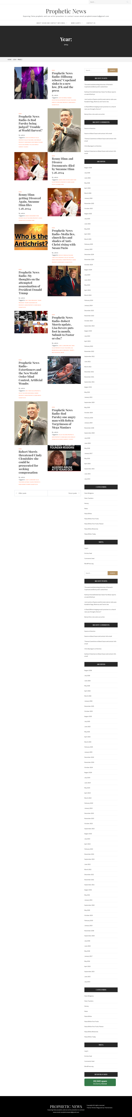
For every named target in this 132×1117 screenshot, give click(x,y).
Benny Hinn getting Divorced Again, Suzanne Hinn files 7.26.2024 (30, 201)
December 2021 (89, 372)
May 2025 (87, 229)
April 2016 (87, 463)
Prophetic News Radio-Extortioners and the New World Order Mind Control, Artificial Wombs (30, 373)
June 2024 (87, 280)
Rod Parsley (35, 142)
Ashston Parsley (30, 137)
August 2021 (88, 387)
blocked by (102, 1083)
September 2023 (89, 326)
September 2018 (89, 433)
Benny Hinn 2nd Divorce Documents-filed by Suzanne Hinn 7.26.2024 (63, 165)
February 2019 (88, 418)
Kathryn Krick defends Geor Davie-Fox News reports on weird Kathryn (100, 93)
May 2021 (87, 392)
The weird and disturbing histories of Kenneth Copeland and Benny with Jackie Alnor (98, 86)
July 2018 (87, 438)
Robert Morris (26, 484)
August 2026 (88, 167)
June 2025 (87, 224)
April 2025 (87, 234)
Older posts (22, 493)
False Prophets (62, 100)
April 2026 (87, 188)
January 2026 (88, 198)
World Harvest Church (66, 439)
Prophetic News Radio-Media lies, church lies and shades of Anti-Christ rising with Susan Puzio (64, 239)
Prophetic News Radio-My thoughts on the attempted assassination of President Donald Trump (30, 282)
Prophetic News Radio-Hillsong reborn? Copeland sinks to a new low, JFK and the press (64, 81)
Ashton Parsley (63, 97)
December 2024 (89, 254)
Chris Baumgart (89, 146)
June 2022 (87, 361)
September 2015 (89, 469)
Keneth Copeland (57, 102)
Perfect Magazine (97, 1108)
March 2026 (87, 193)
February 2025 (88, 244)
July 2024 (87, 275)
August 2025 (88, 213)
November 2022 (89, 351)
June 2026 (87, 178)
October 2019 (88, 412)
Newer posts (73, 493)
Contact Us (90, 23)
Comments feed (89, 558)
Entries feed (88, 553)
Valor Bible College (28, 144)
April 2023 (87, 341)
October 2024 (88, 265)
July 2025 (87, 219)
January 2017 (88, 453)
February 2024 (88, 300)
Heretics (92, 128)
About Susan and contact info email (51, 23)
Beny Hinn (73, 179)
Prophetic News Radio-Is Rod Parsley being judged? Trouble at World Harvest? (30, 123)
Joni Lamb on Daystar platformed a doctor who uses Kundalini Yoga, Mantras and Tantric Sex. (100, 100)
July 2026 (87, 173)
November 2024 (89, 259)
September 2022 (89, 356)
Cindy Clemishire (64, 345)
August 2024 (88, 270)
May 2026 (87, 183)
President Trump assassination (28, 302)
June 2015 (87, 474)
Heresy (86, 503)
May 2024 (87, 285)
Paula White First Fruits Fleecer (94, 524)
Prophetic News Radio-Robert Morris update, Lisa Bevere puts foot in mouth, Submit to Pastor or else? (63, 327)
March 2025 (87, 239)
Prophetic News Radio (69, 102)
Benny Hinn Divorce (64, 179)
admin (56, 95)
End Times (28, 300)
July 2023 (87, 336)
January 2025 (88, 249)
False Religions (89, 493)
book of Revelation (65, 255)
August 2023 (88, 331)
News (53, 70)
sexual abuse (60, 352)
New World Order (61, 259)
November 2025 (89, 203)
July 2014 (87, 479)
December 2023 (89, 310)
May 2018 (87, 448)
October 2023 (88, 321)
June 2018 (87, 443)
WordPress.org (88, 563)
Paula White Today (90, 534)
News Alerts (76, 23)
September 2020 (89, 402)
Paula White (59, 350)
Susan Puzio (55, 104)
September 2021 (89, 382)
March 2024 (87, 295)
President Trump (36, 300)
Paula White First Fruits (91, 519)
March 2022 (87, 367)
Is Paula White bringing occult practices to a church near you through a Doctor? (100, 108)
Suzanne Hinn (60, 184)
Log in (86, 548)
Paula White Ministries (91, 529)
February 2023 (88, 346)
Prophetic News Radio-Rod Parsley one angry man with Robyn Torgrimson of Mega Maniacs (64, 418)
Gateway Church (29, 482)
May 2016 (87, 458)
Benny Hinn (29, 215)
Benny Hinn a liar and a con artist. (94, 114)
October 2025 (88, 208)
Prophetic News (66, 11)
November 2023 (89, 316)
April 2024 (87, 290)
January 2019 (88, 423)
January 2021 (88, 397)
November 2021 (89, 377)
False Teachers (71, 100)
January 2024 (88, 305)
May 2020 (87, 407)
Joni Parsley (37, 140)
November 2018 (89, 428)
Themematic (108, 1108)
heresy (54, 259)
